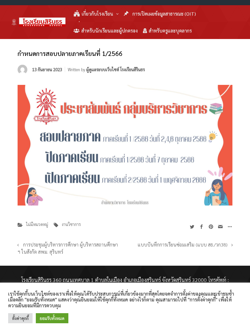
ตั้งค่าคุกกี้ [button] (20, 318)
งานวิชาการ (71, 224)
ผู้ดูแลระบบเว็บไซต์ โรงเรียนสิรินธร (115, 69)
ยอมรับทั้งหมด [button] (52, 318)
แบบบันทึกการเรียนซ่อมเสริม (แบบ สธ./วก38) (183, 244)
